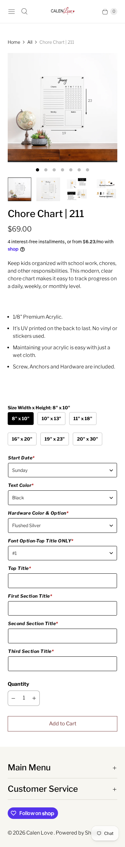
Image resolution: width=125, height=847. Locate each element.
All (29, 42)
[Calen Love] (62, 12)
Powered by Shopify (79, 833)
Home (14, 42)
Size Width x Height (39, 407)
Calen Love (40, 833)
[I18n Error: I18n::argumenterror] (19, 189)
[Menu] (11, 11)
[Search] (24, 11)
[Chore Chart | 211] (62, 107)
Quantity (18, 684)
